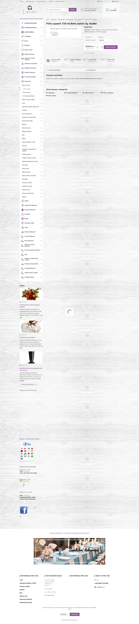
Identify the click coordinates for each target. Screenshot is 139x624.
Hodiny (27, 201)
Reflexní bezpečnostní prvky (30, 161)
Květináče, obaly (29, 223)
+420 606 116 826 (90, 10)
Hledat (72, 10)
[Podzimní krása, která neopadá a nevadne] (31, 294)
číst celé (22, 380)
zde (76, 620)
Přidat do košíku (111, 47)
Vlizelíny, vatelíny (27, 182)
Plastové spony (26, 128)
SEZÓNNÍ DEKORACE (31, 27)
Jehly (23, 103)
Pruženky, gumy (26, 154)
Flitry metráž (26, 92)
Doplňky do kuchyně (30, 68)
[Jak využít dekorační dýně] (31, 327)
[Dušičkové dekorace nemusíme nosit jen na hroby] (31, 358)
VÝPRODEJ (28, 36)
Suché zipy (25, 165)
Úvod (47, 19)
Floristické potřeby (30, 77)
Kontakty (51, 1)
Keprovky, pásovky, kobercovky (30, 106)
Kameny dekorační (30, 210)
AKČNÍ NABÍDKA (29, 32)
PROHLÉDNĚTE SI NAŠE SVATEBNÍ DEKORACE (69, 533)
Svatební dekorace (30, 268)
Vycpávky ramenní (27, 186)
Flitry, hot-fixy (26, 85)
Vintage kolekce (29, 277)
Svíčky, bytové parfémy (31, 264)
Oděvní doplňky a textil (28, 142)
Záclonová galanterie (28, 193)
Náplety (24, 124)
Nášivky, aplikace (26, 131)
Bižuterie (27, 45)
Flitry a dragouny (108, 93)
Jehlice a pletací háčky (28, 99)
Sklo (26, 254)
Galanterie (28, 81)
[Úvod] (32, 9)
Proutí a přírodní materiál (32, 250)
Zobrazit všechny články (27, 384)
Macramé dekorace (30, 232)
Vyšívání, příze (26, 190)
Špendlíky (25, 179)
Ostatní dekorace (30, 236)
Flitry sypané (26, 89)
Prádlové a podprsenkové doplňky (29, 150)
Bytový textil (28, 50)
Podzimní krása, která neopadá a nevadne (30, 306)
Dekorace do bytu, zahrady (30, 58)
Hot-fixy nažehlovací (28, 96)
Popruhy (24, 145)
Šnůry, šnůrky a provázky (29, 175)
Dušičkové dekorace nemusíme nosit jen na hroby (31, 369)
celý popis (103, 32)
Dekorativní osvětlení (31, 63)
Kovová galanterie (27, 114)
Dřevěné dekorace (30, 72)
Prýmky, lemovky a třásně (29, 158)
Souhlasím (74, 614)
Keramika (27, 214)
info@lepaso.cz (101, 587)
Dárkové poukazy (30, 54)
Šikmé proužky (26, 172)
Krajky (26, 218)
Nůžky (23, 138)
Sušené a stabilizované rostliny (31, 259)
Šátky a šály (25, 168)
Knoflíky (24, 110)
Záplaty (24, 197)
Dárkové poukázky (30, 1)
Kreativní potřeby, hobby (29, 117)
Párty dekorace (29, 241)
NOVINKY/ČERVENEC (31, 23)
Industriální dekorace (31, 205)
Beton (26, 41)
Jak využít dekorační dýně (27, 337)
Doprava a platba (60, 1)
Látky (26, 227)
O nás (21, 1)
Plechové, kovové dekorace (30, 245)
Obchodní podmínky (41, 1)
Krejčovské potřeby (27, 121)
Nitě (23, 135)
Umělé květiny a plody (31, 272)
